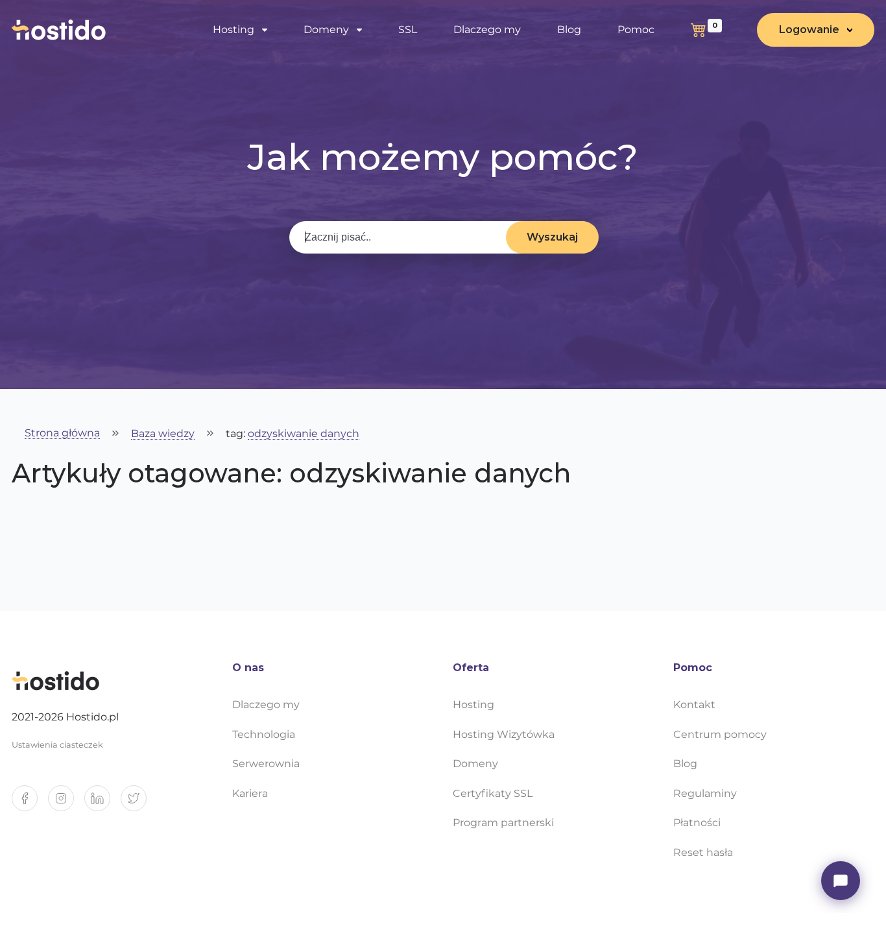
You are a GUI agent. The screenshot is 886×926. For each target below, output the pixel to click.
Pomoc (635, 29)
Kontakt (694, 704)
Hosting (473, 704)
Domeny (475, 763)
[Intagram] (66, 803)
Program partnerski (503, 822)
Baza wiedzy (163, 434)
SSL (407, 29)
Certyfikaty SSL (493, 793)
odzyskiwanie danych (303, 434)
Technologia (263, 734)
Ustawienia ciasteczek (57, 745)
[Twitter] (139, 803)
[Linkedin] (102, 803)
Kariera (250, 793)
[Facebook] (30, 803)
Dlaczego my (487, 29)
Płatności (697, 822)
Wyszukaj (552, 237)
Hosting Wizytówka (504, 734)
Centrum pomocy (720, 734)
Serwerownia (266, 763)
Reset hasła (703, 852)
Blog (569, 29)
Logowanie (809, 29)
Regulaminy (705, 793)
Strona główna (62, 433)
